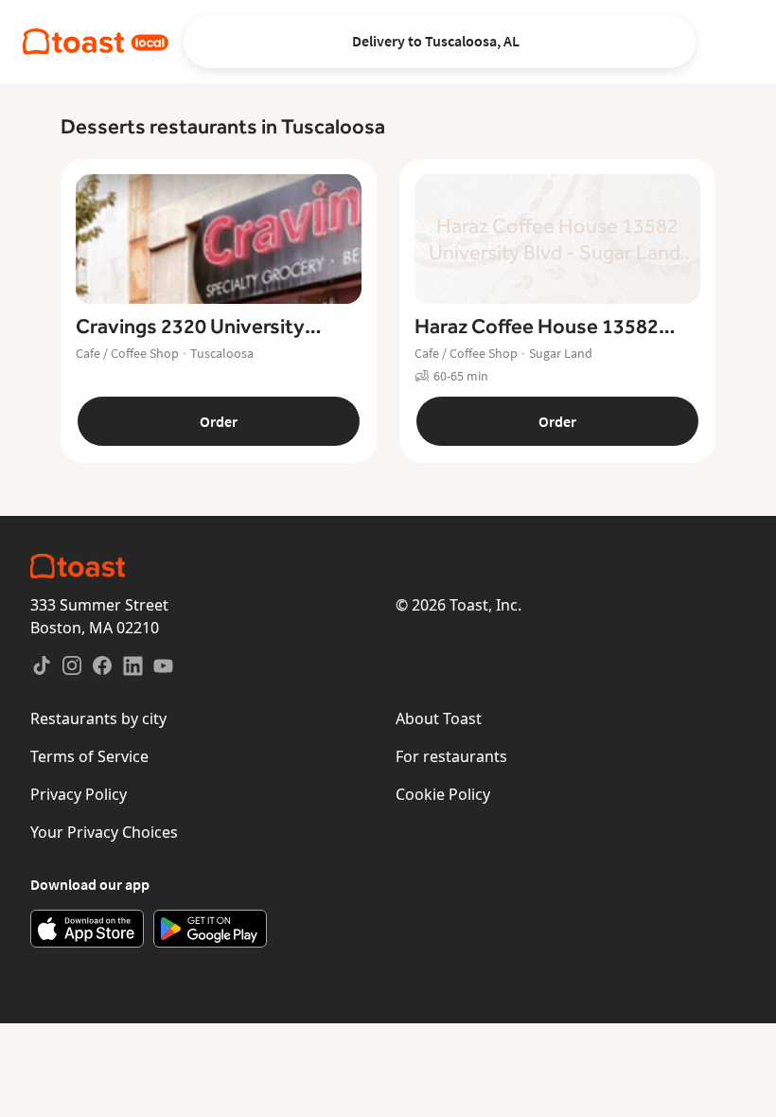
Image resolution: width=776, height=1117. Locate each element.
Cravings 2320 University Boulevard (190, 327)
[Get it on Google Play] (210, 929)
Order (219, 421)
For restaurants (451, 756)
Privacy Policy (78, 794)
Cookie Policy (443, 794)
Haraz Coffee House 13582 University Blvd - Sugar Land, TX (545, 327)
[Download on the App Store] (87, 929)
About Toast (439, 718)
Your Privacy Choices (104, 832)
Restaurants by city (98, 718)
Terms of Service (89, 756)
